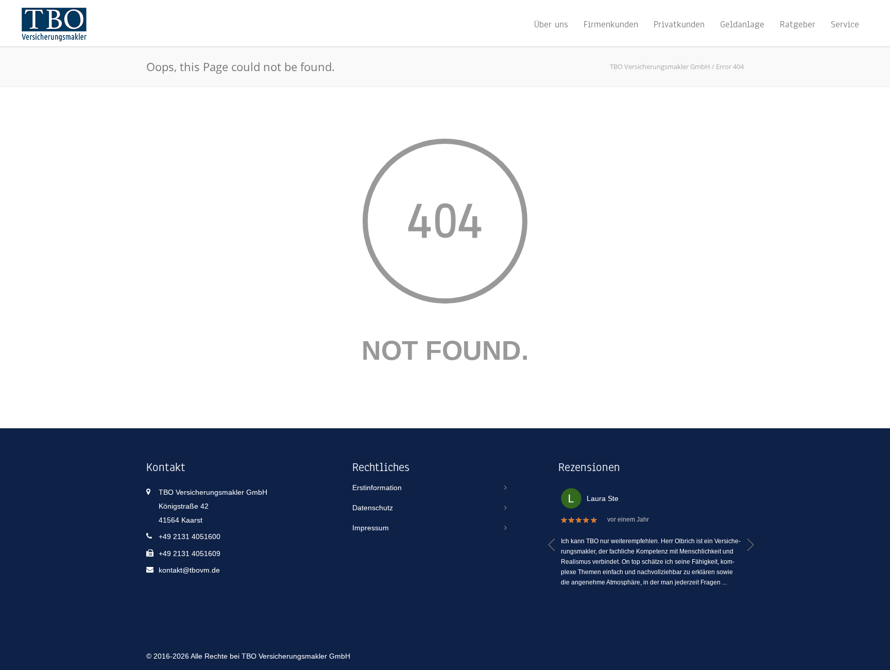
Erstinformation (377, 487)
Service (845, 24)
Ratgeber (797, 24)
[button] (552, 545)
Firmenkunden (611, 24)
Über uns (551, 24)
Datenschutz (372, 508)
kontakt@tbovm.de (189, 570)
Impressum (370, 528)
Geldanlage (742, 24)
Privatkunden (679, 24)
